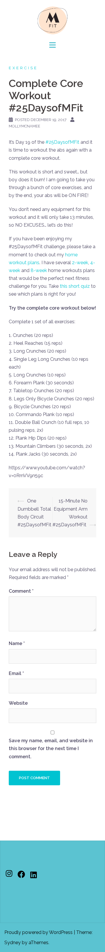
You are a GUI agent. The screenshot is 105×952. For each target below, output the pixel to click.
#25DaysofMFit (62, 142)
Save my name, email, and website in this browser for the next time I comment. (51, 748)
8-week (39, 270)
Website (18, 703)
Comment (21, 591)
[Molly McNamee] (52, 20)
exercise (23, 68)
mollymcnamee (24, 126)
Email (16, 673)
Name (17, 643)
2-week (80, 262)
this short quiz (75, 286)
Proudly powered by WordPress (38, 932)
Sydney (12, 942)
